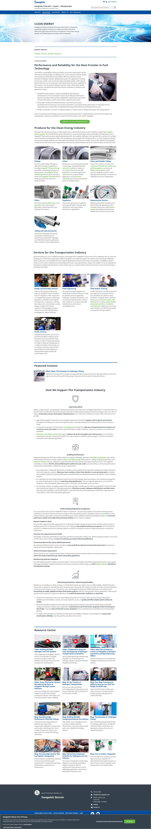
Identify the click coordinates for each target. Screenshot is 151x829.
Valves (64, 161)
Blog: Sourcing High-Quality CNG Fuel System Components (47, 755)
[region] (75, 821)
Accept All (129, 821)
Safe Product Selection (71, 813)
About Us (65, 12)
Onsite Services (40, 332)
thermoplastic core (99, 168)
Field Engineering (69, 289)
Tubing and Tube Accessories (45, 231)
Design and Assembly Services (46, 289)
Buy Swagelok (75, 12)
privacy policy (28, 824)
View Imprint (17, 827)
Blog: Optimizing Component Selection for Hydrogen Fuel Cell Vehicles (74, 756)
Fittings (37, 161)
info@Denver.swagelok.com (101, 795)
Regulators (66, 200)
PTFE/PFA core (103, 166)
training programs (69, 427)
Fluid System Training (98, 289)
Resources (56, 12)
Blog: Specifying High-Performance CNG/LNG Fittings (46, 718)
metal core (94, 166)
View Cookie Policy (8, 827)
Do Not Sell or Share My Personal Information (109, 821)
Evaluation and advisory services (47, 434)
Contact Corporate (58, 813)
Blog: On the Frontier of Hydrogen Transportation (72, 683)
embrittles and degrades (98, 458)
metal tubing (41, 234)
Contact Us (96, 807)
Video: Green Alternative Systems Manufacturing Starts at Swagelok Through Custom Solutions (47, 685)
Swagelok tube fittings (50, 177)
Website (95, 804)
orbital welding (110, 302)
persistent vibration (40, 462)
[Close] (148, 821)
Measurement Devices (99, 200)
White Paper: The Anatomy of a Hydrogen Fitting (65, 371)
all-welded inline (49, 203)
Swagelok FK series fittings (50, 168)
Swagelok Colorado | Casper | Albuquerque (53, 6)
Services (37, 12)
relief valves (66, 175)
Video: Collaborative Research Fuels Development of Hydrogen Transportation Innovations (74, 651)
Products (37, 54)
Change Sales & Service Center (43, 813)
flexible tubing (95, 170)
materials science (105, 300)
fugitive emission (101, 564)
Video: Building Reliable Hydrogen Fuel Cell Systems (45, 650)
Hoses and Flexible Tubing (100, 161)
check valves (69, 170)
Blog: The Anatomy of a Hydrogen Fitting (103, 718)
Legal (81, 813)
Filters (36, 200)
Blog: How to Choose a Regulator (103, 754)
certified (105, 514)
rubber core (112, 166)
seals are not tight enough (71, 460)
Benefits (50, 54)
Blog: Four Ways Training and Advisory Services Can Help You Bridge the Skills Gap (102, 684)
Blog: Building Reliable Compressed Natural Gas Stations (75, 718)
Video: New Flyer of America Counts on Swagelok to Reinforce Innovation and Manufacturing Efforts (103, 652)
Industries (46, 12)
